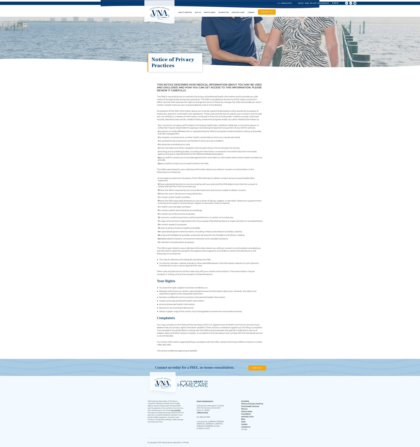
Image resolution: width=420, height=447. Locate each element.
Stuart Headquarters (205, 401)
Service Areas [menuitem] (209, 12)
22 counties (176, 410)
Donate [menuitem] (244, 429)
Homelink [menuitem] (245, 401)
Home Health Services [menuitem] (250, 406)
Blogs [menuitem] (301, 3)
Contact (257, 368)
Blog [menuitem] (243, 419)
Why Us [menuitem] (198, 12)
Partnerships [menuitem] (323, 3)
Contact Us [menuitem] (245, 427)
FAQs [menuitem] (307, 3)
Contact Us (267, 12)
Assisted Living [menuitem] (238, 12)
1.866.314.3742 (286, 3)
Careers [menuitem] (251, 12)
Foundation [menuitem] (223, 12)
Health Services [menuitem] (185, 12)
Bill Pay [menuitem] (313, 3)
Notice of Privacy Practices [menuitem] (252, 404)
